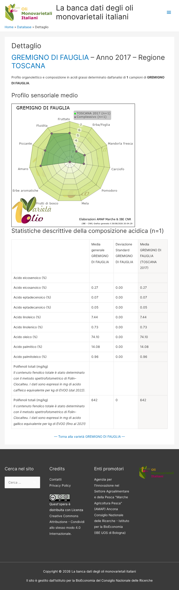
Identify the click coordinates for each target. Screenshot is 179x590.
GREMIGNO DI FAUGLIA (50, 57)
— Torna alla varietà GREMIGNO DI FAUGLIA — (89, 436)
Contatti (55, 479)
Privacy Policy (60, 485)
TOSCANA (28, 65)
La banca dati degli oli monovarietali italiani (94, 12)
